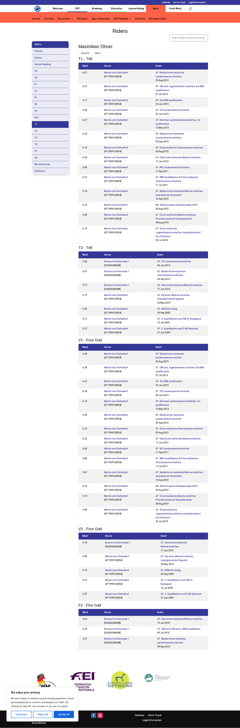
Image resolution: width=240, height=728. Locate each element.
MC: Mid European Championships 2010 (176, 205)
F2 (35, 91)
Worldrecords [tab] (42, 164)
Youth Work (175, 8)
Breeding (97, 8)
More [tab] (98, 53)
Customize (21, 714)
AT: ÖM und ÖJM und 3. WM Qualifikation (178, 629)
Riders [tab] (37, 44)
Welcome (58, 8)
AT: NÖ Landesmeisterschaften (172, 167)
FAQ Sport (82, 18)
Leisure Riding (136, 8)
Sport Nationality (100, 18)
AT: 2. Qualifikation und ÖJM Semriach (177, 328)
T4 (35, 144)
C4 (35, 71)
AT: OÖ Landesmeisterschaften (172, 110)
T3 (35, 137)
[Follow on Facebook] (93, 715)
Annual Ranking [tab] (42, 64)
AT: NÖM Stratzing (167, 309)
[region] (42, 704)
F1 (35, 84)
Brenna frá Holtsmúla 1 (116, 261)
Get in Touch (179, 2)
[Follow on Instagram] (100, 715)
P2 (35, 104)
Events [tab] (38, 57)
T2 (35, 131)
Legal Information (197, 2)
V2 (35, 157)
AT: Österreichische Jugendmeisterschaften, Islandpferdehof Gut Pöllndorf (178, 232)
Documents (64, 18)
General (36, 18)
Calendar (166, 2)
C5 (35, 77)
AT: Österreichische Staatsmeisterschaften (179, 147)
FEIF (77, 8)
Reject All (43, 714)
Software (140, 18)
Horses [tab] (38, 51)
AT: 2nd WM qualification (169, 100)
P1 (35, 97)
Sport (156, 8)
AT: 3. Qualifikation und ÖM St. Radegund (179, 318)
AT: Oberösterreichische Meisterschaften (178, 157)
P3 (35, 111)
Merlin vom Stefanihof (116, 72)
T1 (35, 124)
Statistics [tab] (39, 171)
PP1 (36, 117)
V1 (35, 151)
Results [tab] (85, 53)
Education (116, 8)
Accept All (63, 714)
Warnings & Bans (158, 18)
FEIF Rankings (120, 18)
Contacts (49, 18)
